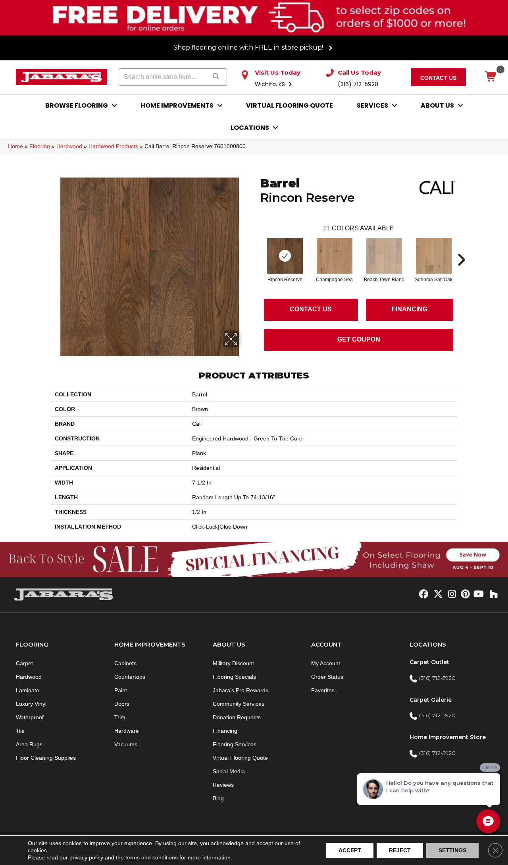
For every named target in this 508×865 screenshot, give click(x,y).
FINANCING (409, 309)
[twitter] (436, 594)
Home (15, 146)
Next (461, 248)
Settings (452, 850)
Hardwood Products (113, 146)
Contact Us (311, 309)
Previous (256, 248)
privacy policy (86, 857)
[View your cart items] (491, 77)
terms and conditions (151, 857)
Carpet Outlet (429, 662)
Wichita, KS (271, 84)
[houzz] (492, 594)
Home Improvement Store (448, 737)
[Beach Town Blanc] (384, 256)
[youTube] (478, 594)
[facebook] (422, 594)
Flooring (39, 146)
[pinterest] (464, 594)
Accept (350, 850)
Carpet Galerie (431, 699)
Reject (400, 850)
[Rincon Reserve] (285, 256)
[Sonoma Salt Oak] (434, 256)
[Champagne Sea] (334, 256)
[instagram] (450, 594)
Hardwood (69, 146)
